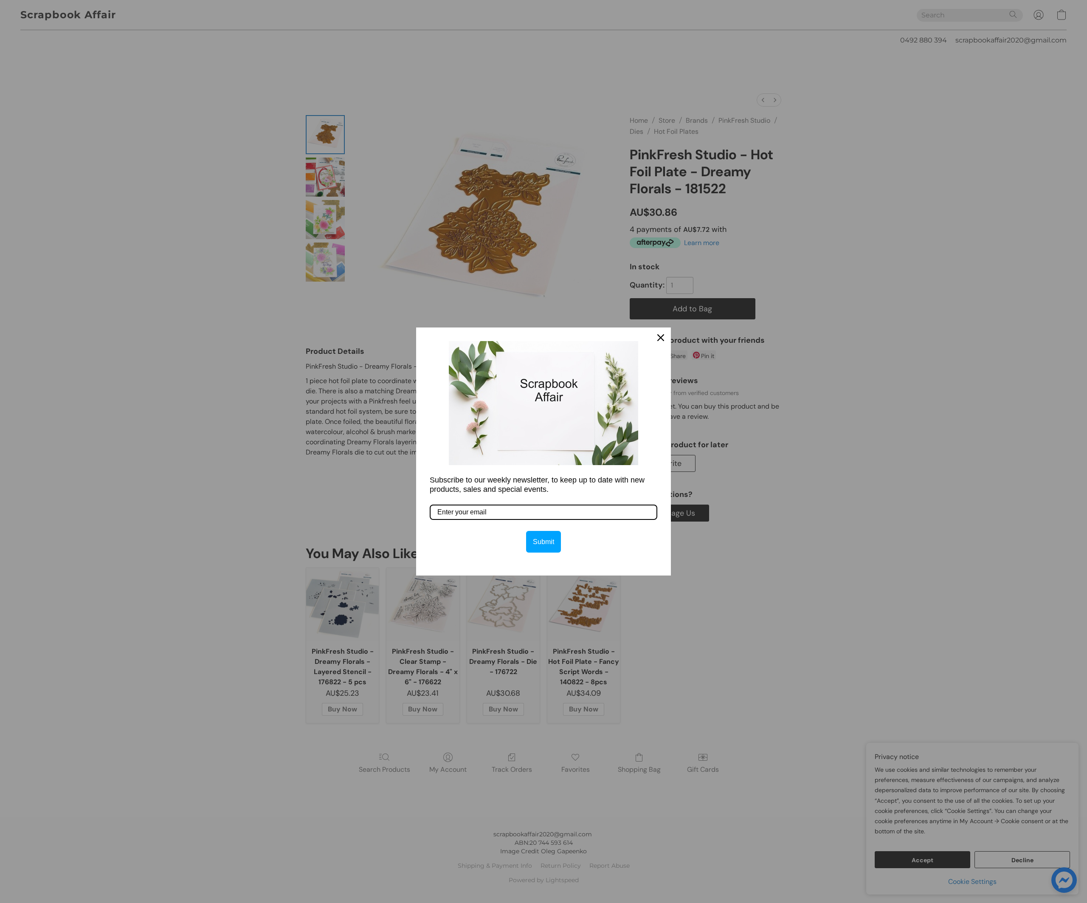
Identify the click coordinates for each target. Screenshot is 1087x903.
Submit (543, 541)
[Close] (661, 337)
